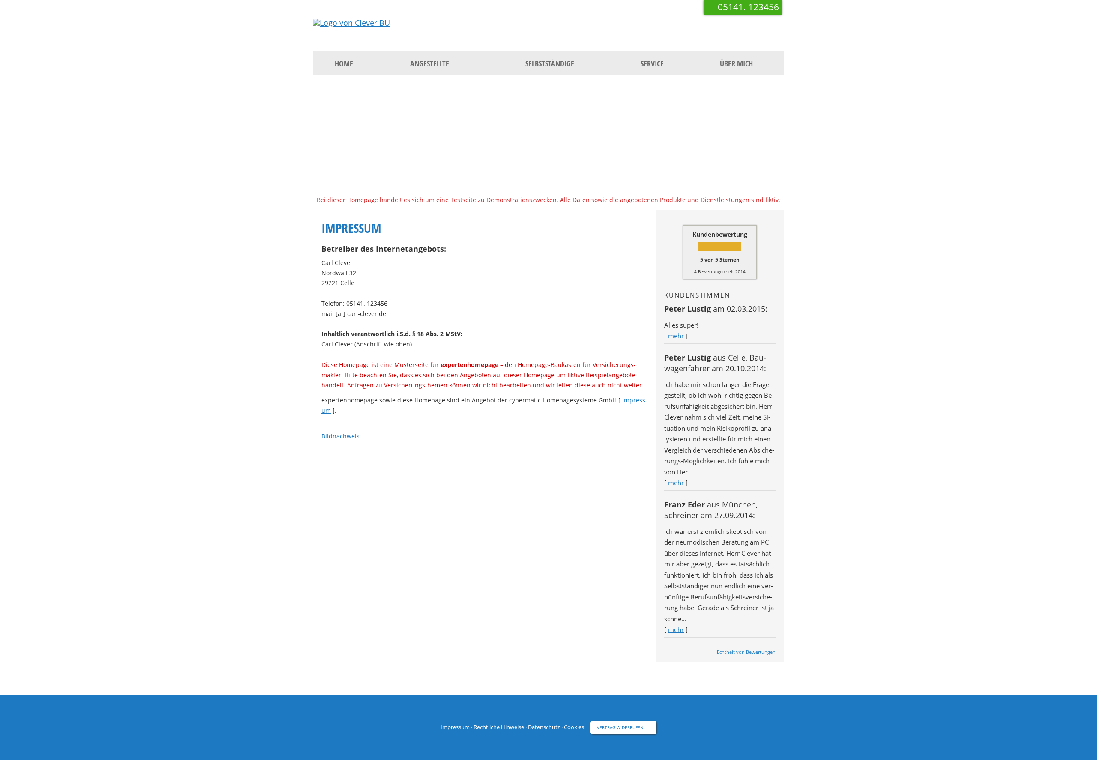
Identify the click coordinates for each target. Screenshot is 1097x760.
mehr (676, 335)
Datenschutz (544, 727)
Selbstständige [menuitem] (549, 63)
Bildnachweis (340, 436)
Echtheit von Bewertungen (746, 652)
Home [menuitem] (344, 63)
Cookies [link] (574, 727)
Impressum (455, 727)
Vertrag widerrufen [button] (620, 727)
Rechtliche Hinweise (499, 727)
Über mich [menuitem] (736, 63)
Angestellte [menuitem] (429, 63)
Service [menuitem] (652, 63)
